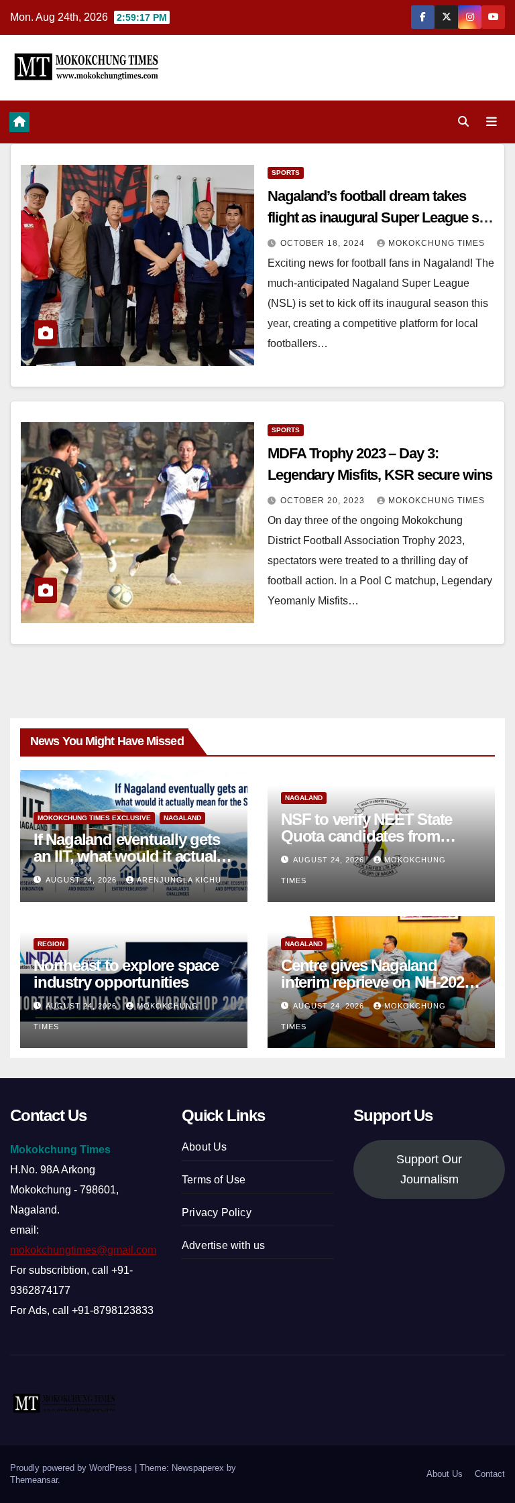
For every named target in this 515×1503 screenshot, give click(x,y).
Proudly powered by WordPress (72, 1468)
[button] (463, 121)
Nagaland (182, 818)
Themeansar (34, 1480)
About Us (204, 1147)
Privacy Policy (216, 1212)
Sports (286, 172)
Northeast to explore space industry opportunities (126, 973)
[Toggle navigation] (491, 122)
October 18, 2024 (323, 243)
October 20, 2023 (323, 500)
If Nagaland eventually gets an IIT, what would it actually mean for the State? (131, 856)
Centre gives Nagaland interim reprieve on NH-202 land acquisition (372, 982)
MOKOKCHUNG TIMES (436, 243)
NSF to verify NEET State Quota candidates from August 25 (366, 836)
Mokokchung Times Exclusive (94, 818)
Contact (490, 1474)
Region (51, 943)
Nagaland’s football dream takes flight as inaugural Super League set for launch (379, 217)
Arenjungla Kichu (179, 880)
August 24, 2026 (82, 880)
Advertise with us (223, 1245)
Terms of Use (213, 1179)
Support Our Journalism (429, 1169)
